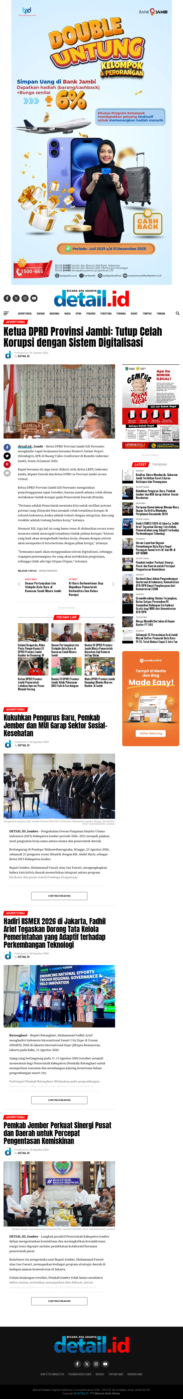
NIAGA (68, 313)
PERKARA (121, 313)
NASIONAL (55, 313)
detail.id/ (25, 446)
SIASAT (134, 313)
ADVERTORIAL (25, 313)
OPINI (78, 313)
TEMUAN (161, 313)
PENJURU (90, 313)
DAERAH (41, 313)
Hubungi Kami (134, 1374)
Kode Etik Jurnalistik (52, 1374)
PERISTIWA (106, 313)
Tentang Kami (115, 1374)
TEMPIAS (147, 313)
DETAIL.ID (24, 356)
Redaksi (100, 1374)
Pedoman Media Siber (79, 1374)
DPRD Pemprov (48, 571)
